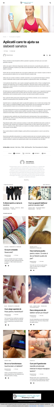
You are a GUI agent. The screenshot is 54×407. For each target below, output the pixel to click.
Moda (22, 207)
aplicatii (12, 147)
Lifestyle (17, 207)
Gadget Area (31, 207)
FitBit (22, 147)
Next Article (46, 184)
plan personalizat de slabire (40, 147)
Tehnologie (44, 306)
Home (4, 36)
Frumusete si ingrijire (14, 36)
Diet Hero (17, 147)
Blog (5, 306)
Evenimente (6, 207)
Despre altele (33, 246)
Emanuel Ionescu (9, 55)
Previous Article (8, 184)
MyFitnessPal (28, 147)
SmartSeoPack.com (32, 401)
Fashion (12, 207)
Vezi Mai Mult (32, 406)
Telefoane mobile (40, 207)
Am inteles (41, 406)
